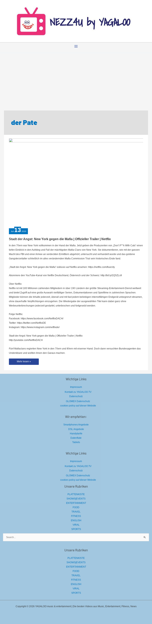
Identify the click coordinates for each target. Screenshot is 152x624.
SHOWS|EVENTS (76, 498)
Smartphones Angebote (76, 424)
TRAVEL (76, 511)
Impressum (76, 387)
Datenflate (76, 438)
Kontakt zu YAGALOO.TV (78, 392)
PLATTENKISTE (76, 494)
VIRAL (76, 524)
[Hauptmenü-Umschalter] (76, 46)
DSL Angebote (76, 429)
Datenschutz (76, 396)
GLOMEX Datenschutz (78, 401)
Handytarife (76, 433)
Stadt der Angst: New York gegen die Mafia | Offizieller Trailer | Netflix (60, 239)
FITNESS (76, 516)
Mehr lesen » (24, 362)
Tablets (76, 442)
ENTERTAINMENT (76, 503)
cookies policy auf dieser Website (78, 405)
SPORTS (76, 529)
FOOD (76, 507)
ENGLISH (76, 520)
